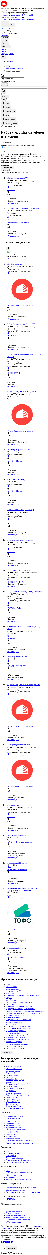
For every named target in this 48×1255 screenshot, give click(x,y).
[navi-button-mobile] (3, 57)
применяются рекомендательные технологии (21, 1227)
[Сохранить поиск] (3, 91)
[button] (3, 49)
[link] (5, 43)
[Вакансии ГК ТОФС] (26, 913)
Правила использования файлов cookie (17, 19)
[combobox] (12, 78)
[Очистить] (4, 84)
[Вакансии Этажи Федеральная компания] (26, 289)
